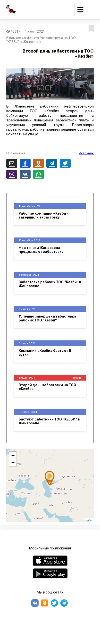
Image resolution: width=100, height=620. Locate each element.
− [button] (13, 463)
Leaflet (88, 520)
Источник (86, 153)
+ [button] (13, 455)
